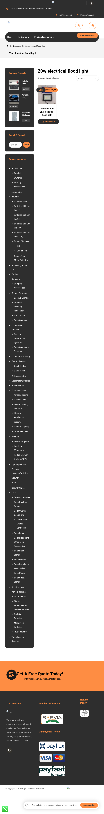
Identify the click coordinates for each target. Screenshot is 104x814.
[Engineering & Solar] (34, 25)
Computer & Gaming (21, 356)
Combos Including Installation (19, 306)
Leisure (17, 422)
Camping (16, 279)
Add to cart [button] (50, 121)
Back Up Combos (21, 298)
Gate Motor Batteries (21, 381)
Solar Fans (19, 533)
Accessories (17, 168)
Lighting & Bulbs (19, 464)
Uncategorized (18, 587)
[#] (9, 750)
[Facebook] (92, 3)
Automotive (17, 192)
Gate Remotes (18, 385)
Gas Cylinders (20, 366)
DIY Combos (19, 315)
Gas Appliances (18, 361)
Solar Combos (20, 320)
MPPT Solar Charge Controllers (22, 523)
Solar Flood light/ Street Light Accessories (22, 542)
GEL (18, 246)
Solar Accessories (22, 497)
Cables (15, 274)
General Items (20, 399)
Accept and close (89, 805)
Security (15, 478)
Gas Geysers (19, 371)
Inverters (15, 437)
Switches (18, 178)
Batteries (15, 197)
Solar (14, 492)
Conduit (17, 173)
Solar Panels (19, 573)
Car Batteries (19, 596)
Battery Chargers (21, 241)
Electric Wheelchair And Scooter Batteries (21, 605)
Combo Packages (19, 293)
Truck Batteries (20, 632)
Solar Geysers (20, 559)
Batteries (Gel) (20, 201)
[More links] (61, 37)
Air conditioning (21, 395)
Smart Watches (21, 431)
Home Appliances (19, 390)
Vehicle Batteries (19, 592)
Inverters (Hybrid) (21, 441)
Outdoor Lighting (21, 426)
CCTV (16, 482)
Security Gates (18, 488)
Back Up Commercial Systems (19, 338)
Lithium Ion (22, 251)
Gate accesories (19, 376)
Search (26, 145)
